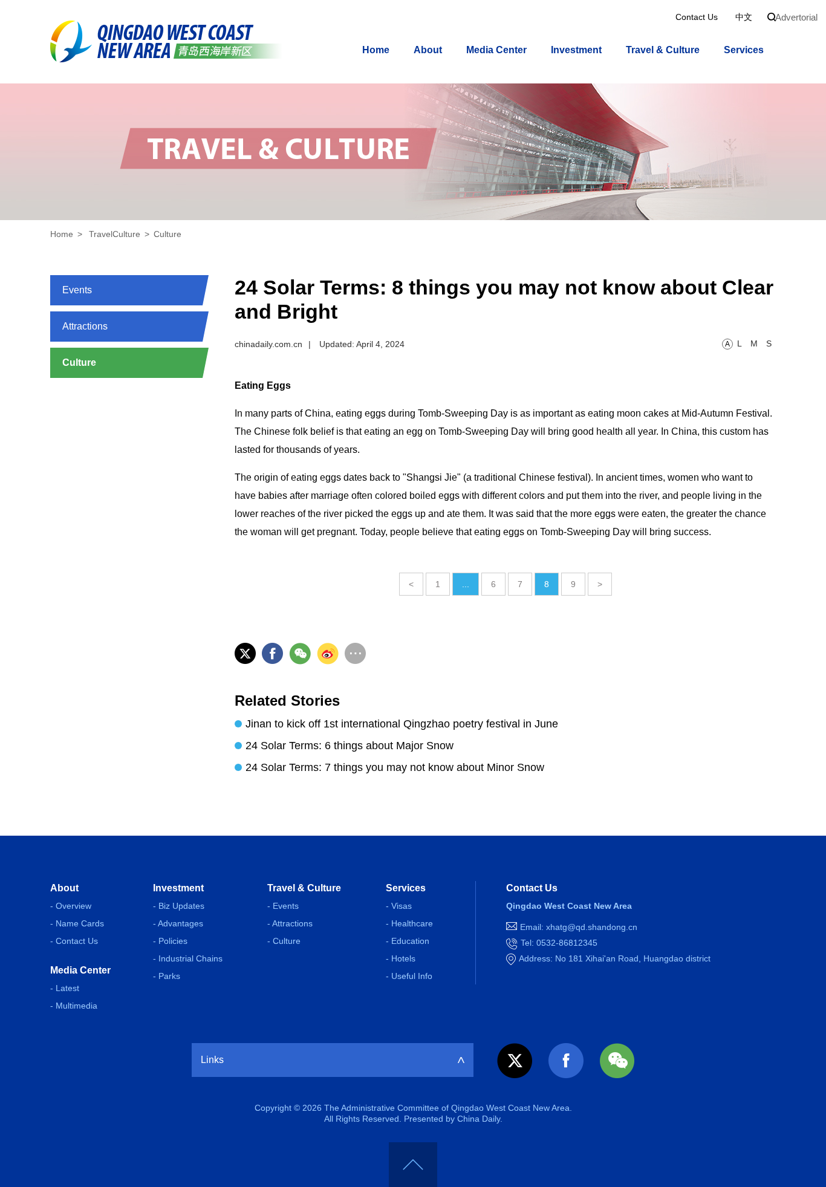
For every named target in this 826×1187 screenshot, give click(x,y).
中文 (743, 17)
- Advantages (178, 923)
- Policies (170, 941)
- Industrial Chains (188, 958)
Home (375, 50)
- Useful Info (409, 976)
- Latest (64, 988)
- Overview (70, 906)
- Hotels (400, 958)
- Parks (166, 976)
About (428, 50)
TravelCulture (114, 234)
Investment (576, 50)
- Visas (399, 906)
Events (77, 290)
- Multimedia (73, 1005)
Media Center (496, 50)
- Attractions (290, 923)
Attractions (85, 326)
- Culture (284, 941)
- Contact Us (74, 941)
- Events (283, 906)
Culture (167, 234)
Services (744, 50)
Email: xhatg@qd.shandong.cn (578, 927)
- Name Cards (77, 923)
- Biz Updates (178, 906)
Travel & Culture (663, 50)
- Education (407, 941)
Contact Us (696, 17)
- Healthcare (409, 923)
